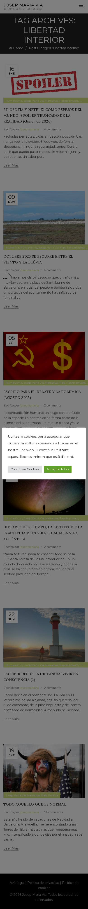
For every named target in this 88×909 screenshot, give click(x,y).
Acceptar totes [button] (58, 469)
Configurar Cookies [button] (25, 469)
